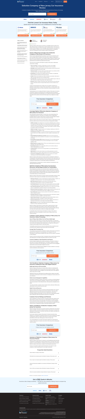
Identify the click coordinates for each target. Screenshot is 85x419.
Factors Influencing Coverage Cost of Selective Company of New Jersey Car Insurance (22, 43)
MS (43, 409)
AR (22, 409)
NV (46, 409)
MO (44, 409)
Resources (45, 1)
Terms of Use (56, 332)
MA (39, 409)
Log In (65, 1)
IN (33, 409)
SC (59, 409)
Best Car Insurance (45, 375)
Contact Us (60, 403)
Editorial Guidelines (61, 398)
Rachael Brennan (34, 41)
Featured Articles (35, 395)
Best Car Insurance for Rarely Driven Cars (51, 404)
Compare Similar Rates (23, 35)
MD (38, 409)
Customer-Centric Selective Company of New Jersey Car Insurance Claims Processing (22, 51)
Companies (40, 1)
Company (60, 395)
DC (28, 409)
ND (52, 409)
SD (60, 409)
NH (48, 409)
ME (37, 409)
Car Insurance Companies (37, 375)
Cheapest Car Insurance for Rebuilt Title (50, 398)
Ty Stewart (44, 41)
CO (25, 409)
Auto (36, 1)
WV (22, 410)
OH (54, 409)
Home (32, 375)
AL (19, 409)
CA (24, 409)
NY (50, 409)
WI (23, 410)
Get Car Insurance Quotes (36, 401)
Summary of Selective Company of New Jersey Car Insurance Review (22, 61)
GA (30, 409)
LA (36, 409)
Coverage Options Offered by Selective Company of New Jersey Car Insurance (22, 45)
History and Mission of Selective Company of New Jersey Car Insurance (22, 58)
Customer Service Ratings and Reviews (22, 56)
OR (56, 409)
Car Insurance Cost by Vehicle (24, 403)
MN (42, 409)
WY (25, 410)
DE (27, 409)
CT (26, 409)
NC (51, 409)
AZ (23, 409)
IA (34, 409)
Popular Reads (48, 395)
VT (64, 409)
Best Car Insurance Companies (24, 398)
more (18, 31)
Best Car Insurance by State (23, 401)
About (52, 1)
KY (35, 409)
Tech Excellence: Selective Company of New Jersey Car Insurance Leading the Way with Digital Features (22, 54)
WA (53, 409)
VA (19, 410)
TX (62, 409)
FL (29, 409)
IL (32, 409)
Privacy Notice (25, 417)
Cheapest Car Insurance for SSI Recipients (50, 400)
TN (61, 409)
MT (45, 409)
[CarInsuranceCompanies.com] (20, 1)
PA (57, 409)
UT (63, 409)
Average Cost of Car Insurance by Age (38, 403)
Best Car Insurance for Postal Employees (50, 402)
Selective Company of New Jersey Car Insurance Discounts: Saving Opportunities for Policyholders (22, 48)
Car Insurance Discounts (36, 398)
